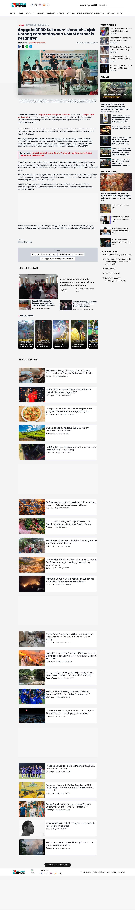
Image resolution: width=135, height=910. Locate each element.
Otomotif (71, 13)
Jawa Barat (50, 661)
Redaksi (96, 872)
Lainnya (120, 13)
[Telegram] (30, 46)
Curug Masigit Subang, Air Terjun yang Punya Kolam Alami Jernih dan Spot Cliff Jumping (69, 673)
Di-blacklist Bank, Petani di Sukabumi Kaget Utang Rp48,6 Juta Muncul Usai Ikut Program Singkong (121, 51)
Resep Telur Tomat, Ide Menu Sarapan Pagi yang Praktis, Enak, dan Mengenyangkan (69, 410)
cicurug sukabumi (112, 273)
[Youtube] (44, 5)
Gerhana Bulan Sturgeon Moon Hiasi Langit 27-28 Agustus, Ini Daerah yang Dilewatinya (71, 712)
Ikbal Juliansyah (25, 242)
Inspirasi (49, 508)
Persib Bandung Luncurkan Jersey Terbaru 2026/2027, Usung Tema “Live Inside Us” (68, 805)
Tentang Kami (86, 872)
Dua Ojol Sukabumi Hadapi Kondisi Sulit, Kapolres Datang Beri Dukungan (121, 31)
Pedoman (121, 872)
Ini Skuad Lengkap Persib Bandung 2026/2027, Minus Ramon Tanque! (70, 767)
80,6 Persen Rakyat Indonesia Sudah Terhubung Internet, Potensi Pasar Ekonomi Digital (71, 503)
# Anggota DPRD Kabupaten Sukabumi (58, 259)
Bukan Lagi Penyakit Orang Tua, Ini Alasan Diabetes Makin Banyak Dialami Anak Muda (69, 372)
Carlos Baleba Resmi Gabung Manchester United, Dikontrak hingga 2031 (68, 391)
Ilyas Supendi (22, 43)
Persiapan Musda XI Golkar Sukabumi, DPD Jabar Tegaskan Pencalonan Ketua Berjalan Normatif (69, 788)
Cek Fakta (111, 13)
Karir (107, 872)
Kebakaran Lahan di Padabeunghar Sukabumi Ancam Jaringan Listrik (70, 844)
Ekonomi (60, 13)
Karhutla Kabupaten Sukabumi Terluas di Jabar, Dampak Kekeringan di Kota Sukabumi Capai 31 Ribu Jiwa (71, 656)
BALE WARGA (99, 13)
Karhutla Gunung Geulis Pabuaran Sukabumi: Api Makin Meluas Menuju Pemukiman (70, 580)
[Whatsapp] (26, 46)
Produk (49, 527)
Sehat (48, 376)
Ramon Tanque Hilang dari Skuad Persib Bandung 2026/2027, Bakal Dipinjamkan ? (68, 693)
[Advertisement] (8, 58)
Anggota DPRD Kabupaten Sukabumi (54, 114)
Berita (12, 13)
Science (49, 433)
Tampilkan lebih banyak (58, 865)
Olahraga (51, 13)
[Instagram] (40, 5)
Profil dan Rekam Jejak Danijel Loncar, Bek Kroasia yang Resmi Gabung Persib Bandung (121, 60)
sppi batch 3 (110, 269)
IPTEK (21, 13)
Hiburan (40, 13)
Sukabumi (50, 452)
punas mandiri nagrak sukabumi (118, 254)
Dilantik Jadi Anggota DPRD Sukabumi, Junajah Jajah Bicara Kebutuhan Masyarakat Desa (85, 305)
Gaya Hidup (28, 13)
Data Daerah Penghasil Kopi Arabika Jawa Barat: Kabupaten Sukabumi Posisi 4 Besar (68, 523)
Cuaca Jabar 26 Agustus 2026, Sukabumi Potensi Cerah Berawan (67, 429)
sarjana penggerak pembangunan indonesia (115, 279)
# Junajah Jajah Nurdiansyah (44, 254)
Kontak (113, 872)
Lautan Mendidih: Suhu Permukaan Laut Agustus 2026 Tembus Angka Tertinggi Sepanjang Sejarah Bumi (71, 562)
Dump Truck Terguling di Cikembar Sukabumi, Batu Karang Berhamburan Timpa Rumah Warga (70, 637)
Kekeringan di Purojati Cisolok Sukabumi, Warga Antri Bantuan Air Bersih (71, 542)
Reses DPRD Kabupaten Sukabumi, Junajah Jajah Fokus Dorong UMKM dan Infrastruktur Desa (42, 304)
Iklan (102, 872)
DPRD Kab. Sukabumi (84, 13)
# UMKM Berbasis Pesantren (71, 254)
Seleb (48, 829)
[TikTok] (48, 5)
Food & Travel (51, 414)
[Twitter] (36, 5)
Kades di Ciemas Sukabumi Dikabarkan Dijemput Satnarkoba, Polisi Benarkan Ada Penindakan (121, 69)
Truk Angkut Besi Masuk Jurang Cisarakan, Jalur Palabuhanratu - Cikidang (71, 448)
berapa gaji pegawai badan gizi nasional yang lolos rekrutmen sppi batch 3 (118, 261)
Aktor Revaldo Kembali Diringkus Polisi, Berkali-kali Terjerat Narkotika (70, 824)
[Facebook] (32, 5)
